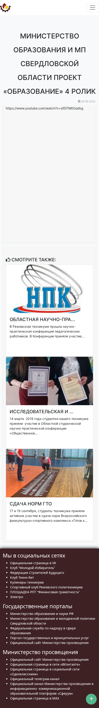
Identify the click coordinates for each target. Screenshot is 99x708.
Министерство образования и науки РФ (41, 613)
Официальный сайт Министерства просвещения (49, 642)
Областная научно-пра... (42, 319)
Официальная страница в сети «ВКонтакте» (45, 664)
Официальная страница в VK (33, 563)
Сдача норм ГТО (31, 504)
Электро (16, 597)
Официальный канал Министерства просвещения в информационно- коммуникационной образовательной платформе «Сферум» (51, 688)
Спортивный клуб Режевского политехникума (46, 587)
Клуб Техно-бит (22, 577)
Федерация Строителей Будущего (37, 572)
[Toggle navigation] (92, 7)
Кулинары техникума (27, 582)
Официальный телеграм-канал (34, 679)
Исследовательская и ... (41, 411)
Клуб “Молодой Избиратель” (32, 568)
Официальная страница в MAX (34, 698)
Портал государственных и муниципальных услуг (49, 638)
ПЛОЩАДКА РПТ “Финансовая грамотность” (45, 592)
